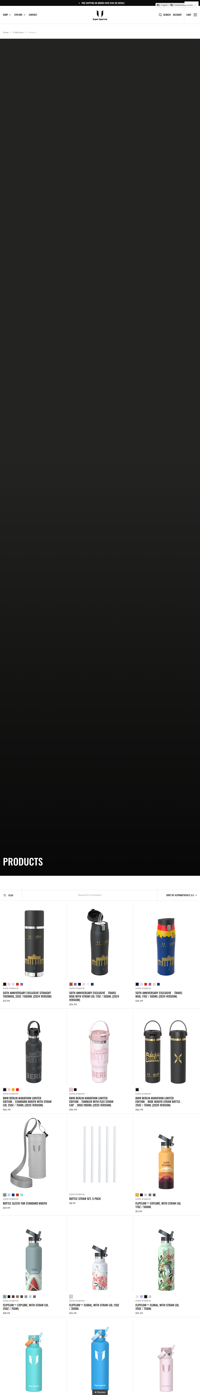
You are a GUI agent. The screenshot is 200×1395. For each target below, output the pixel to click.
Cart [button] (188, 14)
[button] (176, 5)
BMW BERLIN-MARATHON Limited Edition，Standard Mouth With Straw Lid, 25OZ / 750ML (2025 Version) (27, 1101)
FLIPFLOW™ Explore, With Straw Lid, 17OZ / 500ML (158, 1205)
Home (5, 32)
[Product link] (34, 956)
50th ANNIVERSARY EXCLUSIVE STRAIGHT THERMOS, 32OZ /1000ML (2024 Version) (27, 994)
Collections (18, 32)
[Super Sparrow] (100, 15)
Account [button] (177, 14)
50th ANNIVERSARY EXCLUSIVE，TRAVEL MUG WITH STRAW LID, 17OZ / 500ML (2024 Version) (94, 996)
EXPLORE (18, 14)
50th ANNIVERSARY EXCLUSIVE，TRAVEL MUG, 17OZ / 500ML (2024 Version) (158, 994)
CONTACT (33, 14)
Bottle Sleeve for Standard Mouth (25, 1203)
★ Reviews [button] (100, 1392)
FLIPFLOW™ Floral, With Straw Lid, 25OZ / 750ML (157, 1306)
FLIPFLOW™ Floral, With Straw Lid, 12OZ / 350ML (94, 1306)
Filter (10, 895)
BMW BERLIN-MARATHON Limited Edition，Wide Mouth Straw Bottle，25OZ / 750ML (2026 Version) (159, 1101)
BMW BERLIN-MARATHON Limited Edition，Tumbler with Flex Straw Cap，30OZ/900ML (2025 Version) (91, 1101)
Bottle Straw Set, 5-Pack (85, 1198)
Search (167, 14)
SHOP (5, 14)
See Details (119, 3)
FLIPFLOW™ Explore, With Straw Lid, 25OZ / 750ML (25, 1306)
